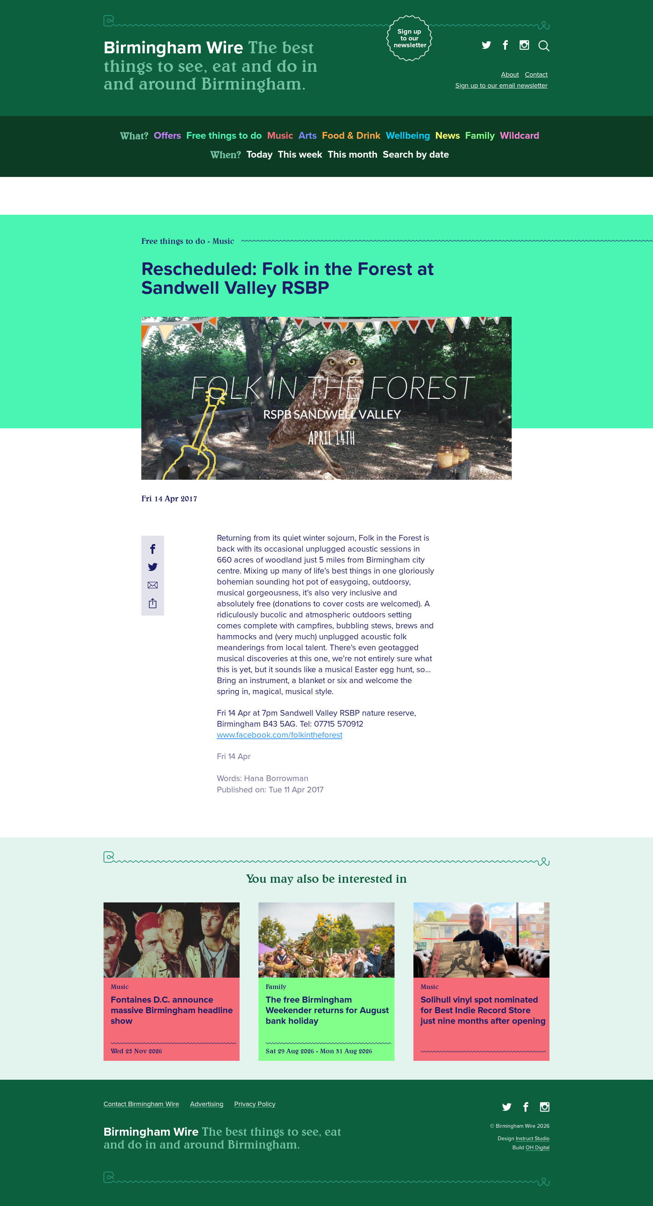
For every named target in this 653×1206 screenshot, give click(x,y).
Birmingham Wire (173, 48)
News (447, 136)
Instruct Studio (532, 1138)
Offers (167, 136)
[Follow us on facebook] (505, 46)
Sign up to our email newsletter (501, 85)
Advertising (206, 1104)
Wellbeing (408, 136)
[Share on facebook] (153, 550)
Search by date (416, 155)
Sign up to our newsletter (410, 38)
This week (300, 155)
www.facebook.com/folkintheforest (279, 735)
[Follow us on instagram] (524, 46)
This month (353, 155)
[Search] (543, 47)
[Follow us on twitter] (486, 46)
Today (259, 155)
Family (480, 136)
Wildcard (519, 136)
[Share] (153, 604)
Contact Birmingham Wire (141, 1104)
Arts (308, 136)
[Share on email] (153, 586)
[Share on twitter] (153, 568)
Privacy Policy (254, 1104)
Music (280, 136)
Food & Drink (351, 136)
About (510, 74)
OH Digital (537, 1147)
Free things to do (224, 136)
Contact (536, 74)
